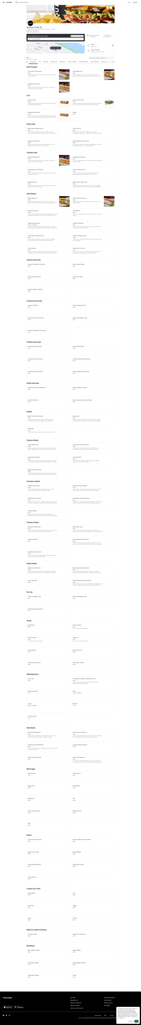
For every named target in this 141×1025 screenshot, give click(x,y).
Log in (128, 2)
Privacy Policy (98, 1015)
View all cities (107, 1000)
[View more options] (111, 7)
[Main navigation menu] (3, 2)
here (123, 1018)
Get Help (72, 997)
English (108, 1005)
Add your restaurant (75, 1003)
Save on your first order (76, 1008)
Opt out (130, 1021)
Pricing (111, 1015)
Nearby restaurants (109, 997)
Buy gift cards (74, 1000)
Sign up (135, 2)
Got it (136, 1021)
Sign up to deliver (75, 1005)
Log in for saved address (78, 36)
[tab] (33, 62)
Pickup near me (108, 1003)
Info (54, 29)
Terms (105, 1015)
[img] (56, 48)
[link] (107, 7)
